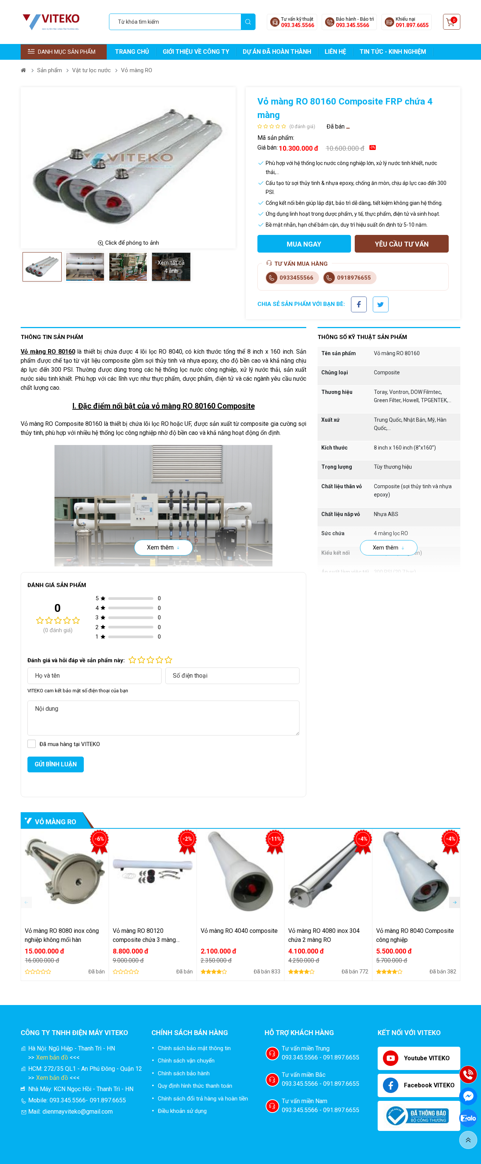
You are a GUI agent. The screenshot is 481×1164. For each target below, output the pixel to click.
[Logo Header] (54, 21)
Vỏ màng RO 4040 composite (239, 930)
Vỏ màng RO (136, 70)
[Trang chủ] (24, 70)
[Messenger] (468, 1096)
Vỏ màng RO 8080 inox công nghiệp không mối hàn (62, 935)
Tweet (380, 301)
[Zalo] (468, 1118)
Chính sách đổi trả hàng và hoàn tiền (203, 1098)
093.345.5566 (297, 25)
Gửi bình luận (56, 764)
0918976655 (354, 277)
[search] (248, 22)
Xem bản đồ (52, 1057)
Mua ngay (304, 244)
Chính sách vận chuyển (186, 1060)
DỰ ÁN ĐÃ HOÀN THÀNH (277, 51)
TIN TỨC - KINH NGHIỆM (393, 51)
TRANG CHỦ (132, 51)
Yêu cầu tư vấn (402, 244)
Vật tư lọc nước (91, 70)
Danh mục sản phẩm (66, 51)
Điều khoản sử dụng (182, 1111)
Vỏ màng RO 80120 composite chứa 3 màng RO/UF (144, 936)
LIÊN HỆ (335, 51)
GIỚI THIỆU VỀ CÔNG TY (196, 51)
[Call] (468, 1075)
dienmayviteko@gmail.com (77, 1111)
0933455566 (296, 277)
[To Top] (468, 1140)
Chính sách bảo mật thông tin (194, 1048)
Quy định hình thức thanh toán (195, 1085)
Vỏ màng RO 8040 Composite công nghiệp (415, 935)
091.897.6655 (412, 25)
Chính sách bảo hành (184, 1073)
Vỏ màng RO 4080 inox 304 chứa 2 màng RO (324, 935)
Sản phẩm (49, 70)
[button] (454, 902)
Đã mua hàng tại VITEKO (69, 744)
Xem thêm (160, 547)
